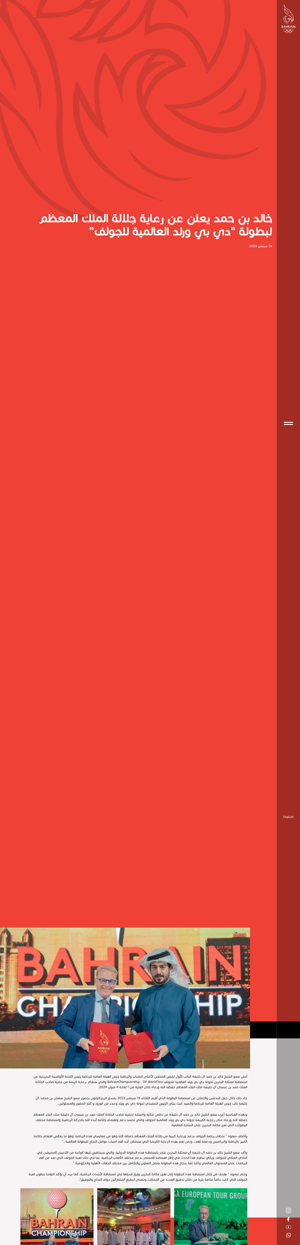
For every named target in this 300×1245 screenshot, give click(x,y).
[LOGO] (288, 18)
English (288, 817)
